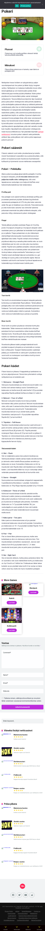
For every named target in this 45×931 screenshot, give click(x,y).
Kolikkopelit (11, 626)
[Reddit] (32, 895)
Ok (17, 6)
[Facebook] (13, 895)
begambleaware (26, 911)
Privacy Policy (9, 911)
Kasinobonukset (23, 913)
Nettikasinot (33, 913)
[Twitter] (19, 895)
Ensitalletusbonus (9, 920)
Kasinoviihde (11, 913)
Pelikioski (17, 775)
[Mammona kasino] (8, 734)
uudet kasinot (12, 916)
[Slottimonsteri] (8, 761)
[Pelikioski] (6, 774)
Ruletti (11, 598)
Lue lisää (12, 602)
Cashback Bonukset (23, 920)
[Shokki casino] (7, 756)
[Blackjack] (33, 583)
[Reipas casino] (8, 787)
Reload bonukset (36, 920)
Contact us (37, 911)
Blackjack (33, 588)
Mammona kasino (21, 735)
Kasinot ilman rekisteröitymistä (28, 916)
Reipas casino (19, 788)
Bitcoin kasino (12, 918)
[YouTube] (25, 895)
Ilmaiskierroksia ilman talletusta (28, 918)
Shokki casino (19, 748)
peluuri (17, 911)
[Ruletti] (12, 595)
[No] (42, 4)
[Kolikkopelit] (12, 622)
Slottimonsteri (19, 762)
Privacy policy (25, 6)
